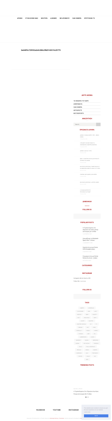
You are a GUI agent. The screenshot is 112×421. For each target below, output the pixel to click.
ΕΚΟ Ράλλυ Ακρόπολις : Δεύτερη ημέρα (89, 182)
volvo (88, 356)
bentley (79, 314)
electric (91, 320)
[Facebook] (84, 216)
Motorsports (79, 113)
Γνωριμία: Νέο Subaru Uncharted (88, 174)
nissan (77, 343)
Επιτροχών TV (89, 18)
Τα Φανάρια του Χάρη (81, 101)
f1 (96, 324)
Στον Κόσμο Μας (31, 18)
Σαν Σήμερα (76, 18)
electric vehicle (81, 324)
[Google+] (84, 297)
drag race (86, 317)
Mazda (86, 340)
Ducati (82, 320)
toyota (80, 356)
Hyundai (81, 333)
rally (80, 346)
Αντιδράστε (78, 110)
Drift (95, 317)
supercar (79, 353)
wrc (87, 359)
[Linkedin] (87, 297)
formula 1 (79, 330)
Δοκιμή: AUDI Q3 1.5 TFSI (86, 150)
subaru (95, 349)
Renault (79, 349)
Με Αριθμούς (65, 18)
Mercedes (95, 340)
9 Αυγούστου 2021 (87, 260)
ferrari (80, 327)
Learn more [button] (87, 412)
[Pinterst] (97, 297)
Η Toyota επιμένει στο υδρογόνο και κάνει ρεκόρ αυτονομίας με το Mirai (90, 229)
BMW (87, 314)
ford (94, 327)
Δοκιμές (53, 18)
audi (95, 311)
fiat (88, 327)
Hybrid (96, 330)
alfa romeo (80, 311)
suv (87, 353)
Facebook (40, 410)
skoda (87, 349)
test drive (95, 353)
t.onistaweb (83, 281)
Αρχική (19, 18)
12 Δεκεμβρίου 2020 (87, 242)
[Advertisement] (56, 32)
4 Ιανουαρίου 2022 (87, 251)
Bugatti (95, 314)
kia (94, 333)
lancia (92, 337)
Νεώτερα (44, 18)
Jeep (88, 333)
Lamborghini (83, 337)
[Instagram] (90, 216)
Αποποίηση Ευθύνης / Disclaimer (57, 418)
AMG (89, 311)
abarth (82, 308)
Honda (88, 330)
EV (90, 324)
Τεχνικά (80, 388)
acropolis (91, 308)
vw (95, 356)
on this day (86, 343)
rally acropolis (90, 346)
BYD (79, 317)
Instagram (74, 410)
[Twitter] (80, 297)
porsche (96, 343)
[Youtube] (87, 216)
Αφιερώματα (78, 104)
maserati (78, 340)
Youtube (57, 410)
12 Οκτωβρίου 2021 (87, 234)
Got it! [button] (96, 415)
